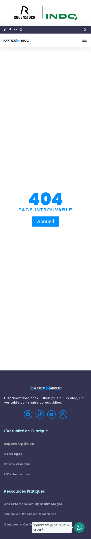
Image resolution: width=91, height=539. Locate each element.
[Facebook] (28, 414)
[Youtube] (51, 414)
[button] (85, 29)
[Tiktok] (40, 414)
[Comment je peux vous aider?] (79, 527)
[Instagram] (63, 414)
